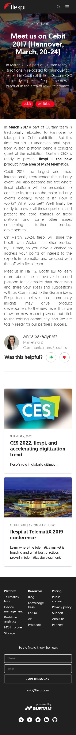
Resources (35, 591)
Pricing (56, 591)
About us (58, 619)
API (30, 619)
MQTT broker (13, 627)
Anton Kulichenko (41, 525)
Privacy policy (62, 607)
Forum (32, 613)
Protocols (34, 625)
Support (57, 613)
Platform (10, 591)
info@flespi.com (38, 690)
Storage (9, 633)
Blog (31, 597)
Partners (57, 625)
